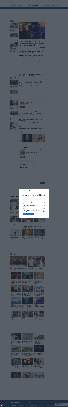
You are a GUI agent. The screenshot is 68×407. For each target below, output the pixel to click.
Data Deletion (29, 216)
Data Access (34, 216)
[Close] (47, 190)
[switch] (44, 202)
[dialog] (34, 203)
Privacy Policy (38, 216)
